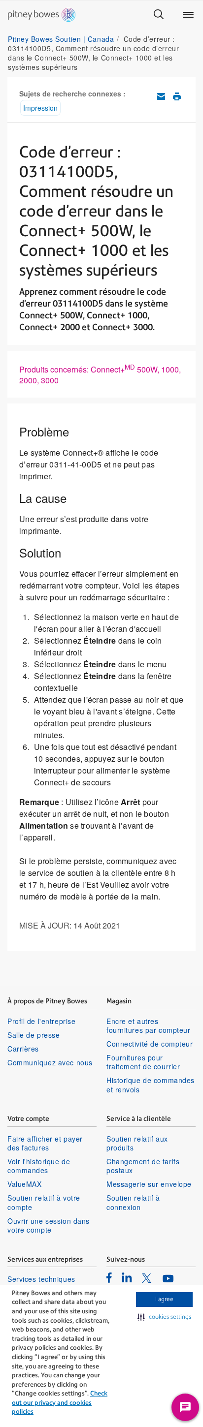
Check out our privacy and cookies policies (59, 1402)
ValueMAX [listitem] (24, 1183)
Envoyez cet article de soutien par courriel (161, 96)
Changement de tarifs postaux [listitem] (142, 1166)
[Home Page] (41, 15)
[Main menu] (188, 15)
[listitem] (109, 1277)
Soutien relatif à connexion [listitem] (133, 1202)
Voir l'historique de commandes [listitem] (38, 1166)
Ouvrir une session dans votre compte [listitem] (48, 1225)
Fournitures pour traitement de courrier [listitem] (143, 1062)
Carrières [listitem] (23, 1048)
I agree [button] (164, 1299)
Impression (40, 108)
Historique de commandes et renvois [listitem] (150, 1084)
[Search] (158, 15)
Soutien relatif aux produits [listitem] (137, 1143)
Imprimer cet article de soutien (177, 96)
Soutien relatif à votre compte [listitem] (43, 1202)
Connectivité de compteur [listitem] (149, 1043)
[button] (164, 1317)
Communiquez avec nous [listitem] (50, 1062)
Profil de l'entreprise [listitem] (41, 1021)
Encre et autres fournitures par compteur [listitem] (148, 1025)
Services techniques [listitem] (41, 1278)
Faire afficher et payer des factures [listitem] (45, 1143)
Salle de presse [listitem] (33, 1034)
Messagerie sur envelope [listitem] (149, 1183)
